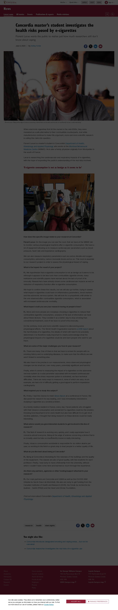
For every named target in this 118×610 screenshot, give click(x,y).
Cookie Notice (48, 604)
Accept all (76, 601)
